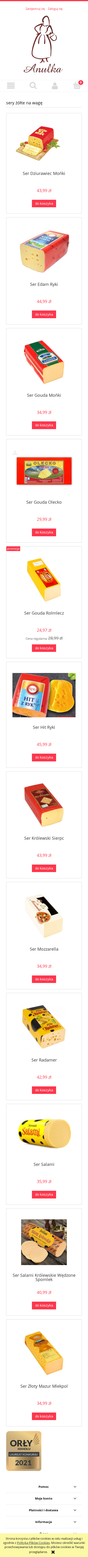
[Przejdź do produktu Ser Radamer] (44, 1027)
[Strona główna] (44, 42)
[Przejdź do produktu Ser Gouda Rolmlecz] (44, 580)
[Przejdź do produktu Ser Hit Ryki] (44, 695)
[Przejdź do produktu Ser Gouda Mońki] (44, 362)
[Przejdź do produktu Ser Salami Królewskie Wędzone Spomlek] (44, 1242)
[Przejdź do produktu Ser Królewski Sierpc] (44, 805)
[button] (11, 85)
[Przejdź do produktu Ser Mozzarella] (44, 916)
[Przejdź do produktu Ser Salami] (44, 1134)
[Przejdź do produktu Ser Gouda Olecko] (44, 471)
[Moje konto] (55, 85)
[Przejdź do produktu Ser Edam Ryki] (44, 251)
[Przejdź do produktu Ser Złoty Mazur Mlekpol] (44, 1353)
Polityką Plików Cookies (33, 1543)
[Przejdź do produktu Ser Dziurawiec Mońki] (44, 143)
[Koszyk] (77, 85)
